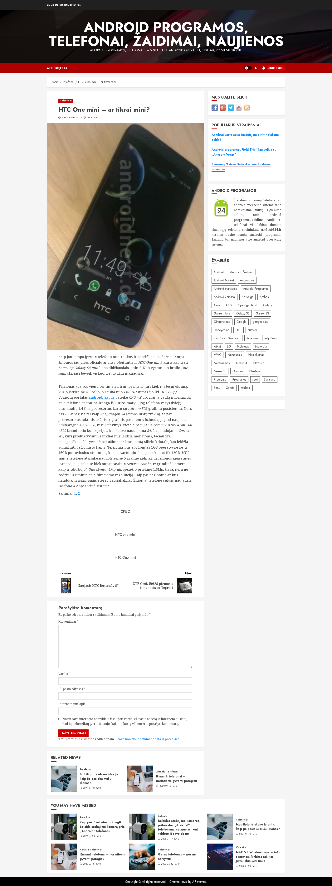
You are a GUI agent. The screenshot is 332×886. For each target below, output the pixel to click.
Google (242, 321)
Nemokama (234, 355)
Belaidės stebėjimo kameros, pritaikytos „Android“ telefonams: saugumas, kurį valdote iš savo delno (179, 827)
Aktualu (160, 771)
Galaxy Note (222, 313)
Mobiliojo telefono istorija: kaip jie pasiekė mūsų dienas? (99, 778)
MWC (217, 355)
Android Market (224, 280)
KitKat (217, 346)
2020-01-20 (245, 866)
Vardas (64, 674)
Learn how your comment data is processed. (147, 739)
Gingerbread (222, 321)
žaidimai (246, 388)
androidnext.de (102, 397)
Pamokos (85, 817)
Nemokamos (222, 363)
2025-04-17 (167, 839)
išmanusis (252, 338)
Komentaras (68, 621)
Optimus (237, 371)
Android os (247, 280)
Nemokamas (256, 355)
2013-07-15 (92, 117)
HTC (239, 330)
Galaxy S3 (262, 313)
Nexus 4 (241, 363)
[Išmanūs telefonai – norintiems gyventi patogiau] (140, 779)
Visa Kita (241, 847)
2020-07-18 (165, 786)
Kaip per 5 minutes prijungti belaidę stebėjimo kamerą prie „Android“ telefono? (102, 826)
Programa (220, 379)
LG (229, 346)
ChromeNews (178, 881)
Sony (217, 388)
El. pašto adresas (71, 689)
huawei (252, 330)
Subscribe (275, 68)
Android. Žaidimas (242, 272)
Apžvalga (247, 297)
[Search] (256, 68)
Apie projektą (57, 68)
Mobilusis (243, 346)
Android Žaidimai (224, 297)
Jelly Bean (270, 338)
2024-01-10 (89, 788)
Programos (239, 379)
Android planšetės (225, 288)
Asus (217, 305)
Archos (264, 297)
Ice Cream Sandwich (227, 338)
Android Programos (255, 288)
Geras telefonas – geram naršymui (177, 856)
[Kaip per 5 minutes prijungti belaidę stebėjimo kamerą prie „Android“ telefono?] (64, 827)
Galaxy (267, 305)
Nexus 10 (220, 371)
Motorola (261, 346)
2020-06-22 (167, 864)
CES (229, 305)
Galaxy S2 (243, 313)
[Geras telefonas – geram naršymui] (142, 857)
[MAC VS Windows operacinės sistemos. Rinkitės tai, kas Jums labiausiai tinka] (220, 857)
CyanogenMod (247, 305)
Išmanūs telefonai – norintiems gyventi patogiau (176, 778)
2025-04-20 (89, 836)
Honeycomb (221, 330)
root (255, 379)
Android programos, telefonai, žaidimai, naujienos (166, 34)
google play (260, 321)
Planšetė (254, 371)
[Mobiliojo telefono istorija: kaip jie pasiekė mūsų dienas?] (64, 779)
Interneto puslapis (71, 704)
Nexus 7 (258, 363)
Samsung (269, 379)
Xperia (230, 388)
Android (219, 272)
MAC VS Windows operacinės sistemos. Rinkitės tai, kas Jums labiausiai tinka (258, 856)
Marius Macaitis (71, 117)
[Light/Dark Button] (248, 68)
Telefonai (65, 100)
